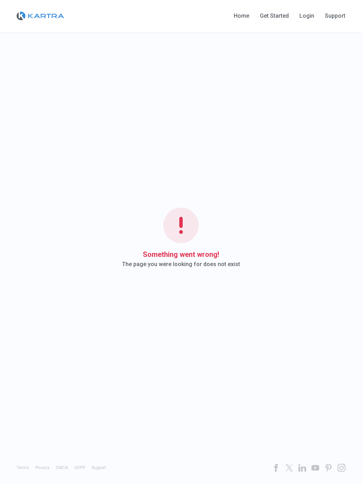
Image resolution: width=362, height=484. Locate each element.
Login (306, 16)
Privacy (42, 467)
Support (335, 16)
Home (241, 16)
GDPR (79, 467)
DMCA (62, 467)
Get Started (274, 16)
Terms (23, 467)
